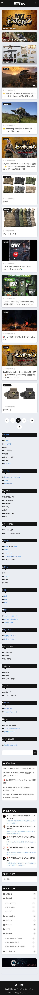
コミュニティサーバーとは (12, 728)
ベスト (6, 616)
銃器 (5, 596)
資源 (10, 556)
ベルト (18, 616)
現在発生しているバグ (10, 745)
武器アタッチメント (10, 636)
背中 (8, 619)
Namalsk (20, 933)
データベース (7, 177)
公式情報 (6, 69)
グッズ (5, 277)
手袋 (5, 622)
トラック (6, 576)
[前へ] (7, 420)
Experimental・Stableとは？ (13, 477)
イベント (6, 702)
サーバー (20, 925)
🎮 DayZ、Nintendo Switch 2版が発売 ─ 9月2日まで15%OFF (18, 774)
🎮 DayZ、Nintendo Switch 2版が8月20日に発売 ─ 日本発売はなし (18, 796)
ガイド (8, 440)
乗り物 (6, 567)
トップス (11, 616)
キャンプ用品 (17, 556)
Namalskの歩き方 (20, 942)
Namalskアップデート (20, 938)
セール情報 (7, 444)
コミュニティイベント (10, 712)
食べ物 (6, 546)
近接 (5, 599)
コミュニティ (7, 104)
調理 (15, 546)
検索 (35, 752)
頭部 (11, 619)
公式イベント (8, 708)
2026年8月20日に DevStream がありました (19, 768)
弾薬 (5, 602)
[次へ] (19, 426)
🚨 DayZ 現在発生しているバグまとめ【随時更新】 (19, 781)
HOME (20, 985)
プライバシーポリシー (27, 989)
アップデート (8, 471)
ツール (6, 556)
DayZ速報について (11, 989)
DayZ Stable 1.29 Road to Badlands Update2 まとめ (16, 788)
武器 (5, 590)
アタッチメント (8, 630)
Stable (6, 480)
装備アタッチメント (10, 639)
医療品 (6, 550)
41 (32, 420)
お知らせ (6, 312)
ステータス (7, 464)
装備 (5, 610)
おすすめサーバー (9, 732)
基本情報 (6, 434)
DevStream (20, 907)
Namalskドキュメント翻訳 (20, 946)
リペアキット (8, 553)
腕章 (11, 622)
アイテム (6, 540)
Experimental (8, 483)
